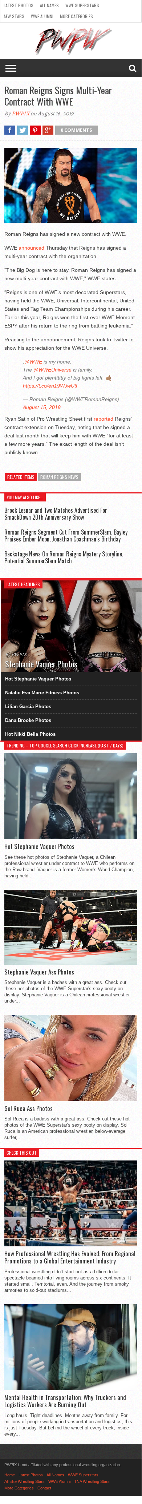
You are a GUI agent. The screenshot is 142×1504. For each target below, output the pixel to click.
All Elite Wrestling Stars (24, 1481)
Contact (44, 1488)
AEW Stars (14, 16)
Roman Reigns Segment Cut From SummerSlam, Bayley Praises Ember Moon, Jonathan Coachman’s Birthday (65, 535)
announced (31, 248)
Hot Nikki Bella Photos (30, 734)
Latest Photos (18, 5)
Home (9, 1475)
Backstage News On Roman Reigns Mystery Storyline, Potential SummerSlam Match (63, 557)
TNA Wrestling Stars (92, 1481)
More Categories (76, 16)
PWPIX (20, 114)
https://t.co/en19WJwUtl (50, 386)
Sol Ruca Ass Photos (28, 1108)
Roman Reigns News (59, 477)
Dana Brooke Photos (28, 720)
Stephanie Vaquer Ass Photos (39, 972)
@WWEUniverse (52, 370)
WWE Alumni (42, 16)
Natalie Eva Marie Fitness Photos (42, 692)
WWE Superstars (82, 5)
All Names (49, 5)
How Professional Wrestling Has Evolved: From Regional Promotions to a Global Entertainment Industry (69, 1257)
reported (103, 419)
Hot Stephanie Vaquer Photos (38, 679)
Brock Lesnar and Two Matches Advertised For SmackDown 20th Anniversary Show (55, 513)
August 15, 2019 (42, 407)
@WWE (33, 362)
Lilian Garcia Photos (28, 706)
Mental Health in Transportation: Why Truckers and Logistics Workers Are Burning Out (65, 1401)
